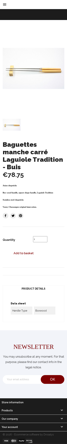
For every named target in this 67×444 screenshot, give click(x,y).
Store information (12, 402)
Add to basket (24, 253)
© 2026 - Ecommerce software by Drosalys (28, 434)
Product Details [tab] (33, 288)
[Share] (5, 216)
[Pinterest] (20, 216)
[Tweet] (13, 216)
